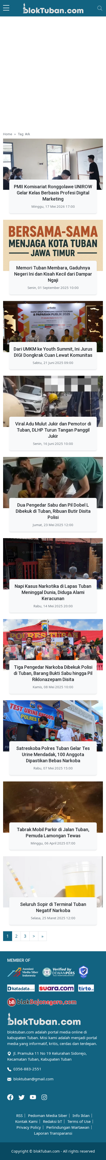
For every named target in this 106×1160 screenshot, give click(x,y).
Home (7, 134)
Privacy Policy (28, 1127)
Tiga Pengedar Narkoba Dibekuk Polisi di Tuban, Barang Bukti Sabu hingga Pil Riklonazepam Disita (53, 673)
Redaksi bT (52, 1121)
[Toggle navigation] (100, 8)
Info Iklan (81, 1115)
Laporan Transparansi (53, 1133)
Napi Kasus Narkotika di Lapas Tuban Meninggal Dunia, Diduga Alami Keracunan (53, 592)
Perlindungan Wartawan (67, 1127)
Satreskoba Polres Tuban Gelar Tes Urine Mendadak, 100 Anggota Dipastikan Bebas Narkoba (53, 754)
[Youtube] (33, 1096)
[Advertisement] (53, 72)
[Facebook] (10, 1096)
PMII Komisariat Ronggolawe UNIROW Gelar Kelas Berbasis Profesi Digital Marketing (53, 193)
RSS (19, 1115)
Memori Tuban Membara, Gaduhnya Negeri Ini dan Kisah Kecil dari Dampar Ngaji (53, 274)
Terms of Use (79, 1121)
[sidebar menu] (6, 8)
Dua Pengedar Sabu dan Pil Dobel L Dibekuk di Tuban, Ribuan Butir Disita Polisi (53, 511)
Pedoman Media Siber (47, 1115)
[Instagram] (44, 1096)
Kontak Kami (26, 1121)
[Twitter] (22, 1096)
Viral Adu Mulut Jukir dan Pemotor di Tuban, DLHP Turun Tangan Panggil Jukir (53, 430)
